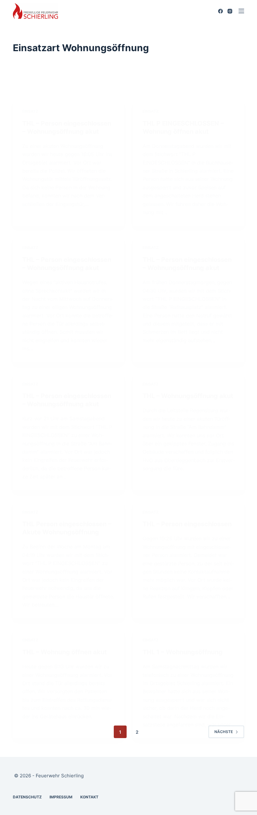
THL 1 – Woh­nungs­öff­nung (183, 652)
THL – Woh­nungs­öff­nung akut (188, 396)
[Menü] (241, 11)
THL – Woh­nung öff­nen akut (64, 652)
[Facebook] (220, 11)
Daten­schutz (27, 797)
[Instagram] (230, 11)
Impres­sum (61, 797)
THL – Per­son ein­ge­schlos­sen (187, 524)
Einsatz (30, 111)
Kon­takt (89, 797)
